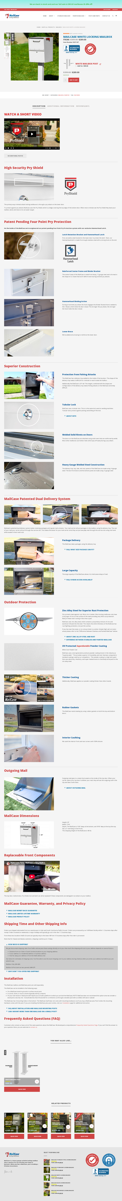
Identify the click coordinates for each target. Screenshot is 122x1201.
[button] (68, 64)
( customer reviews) (76, 33)
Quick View (22, 1089)
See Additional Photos (15, 156)
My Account (107, 9)
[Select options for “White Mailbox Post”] (37, 1082)
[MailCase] (12, 15)
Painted (66, 95)
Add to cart (74, 80)
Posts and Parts (94, 16)
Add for (82, 66)
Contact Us (106, 16)
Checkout (115, 9)
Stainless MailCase (63, 16)
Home (45, 16)
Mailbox (59, 27)
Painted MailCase (79, 16)
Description (39, 106)
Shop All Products (48, 27)
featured (77, 95)
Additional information (60, 106)
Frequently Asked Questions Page (87, 1025)
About (51, 16)
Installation (66, 1003)
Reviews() (82, 106)
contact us (33, 1027)
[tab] (39, 106)
